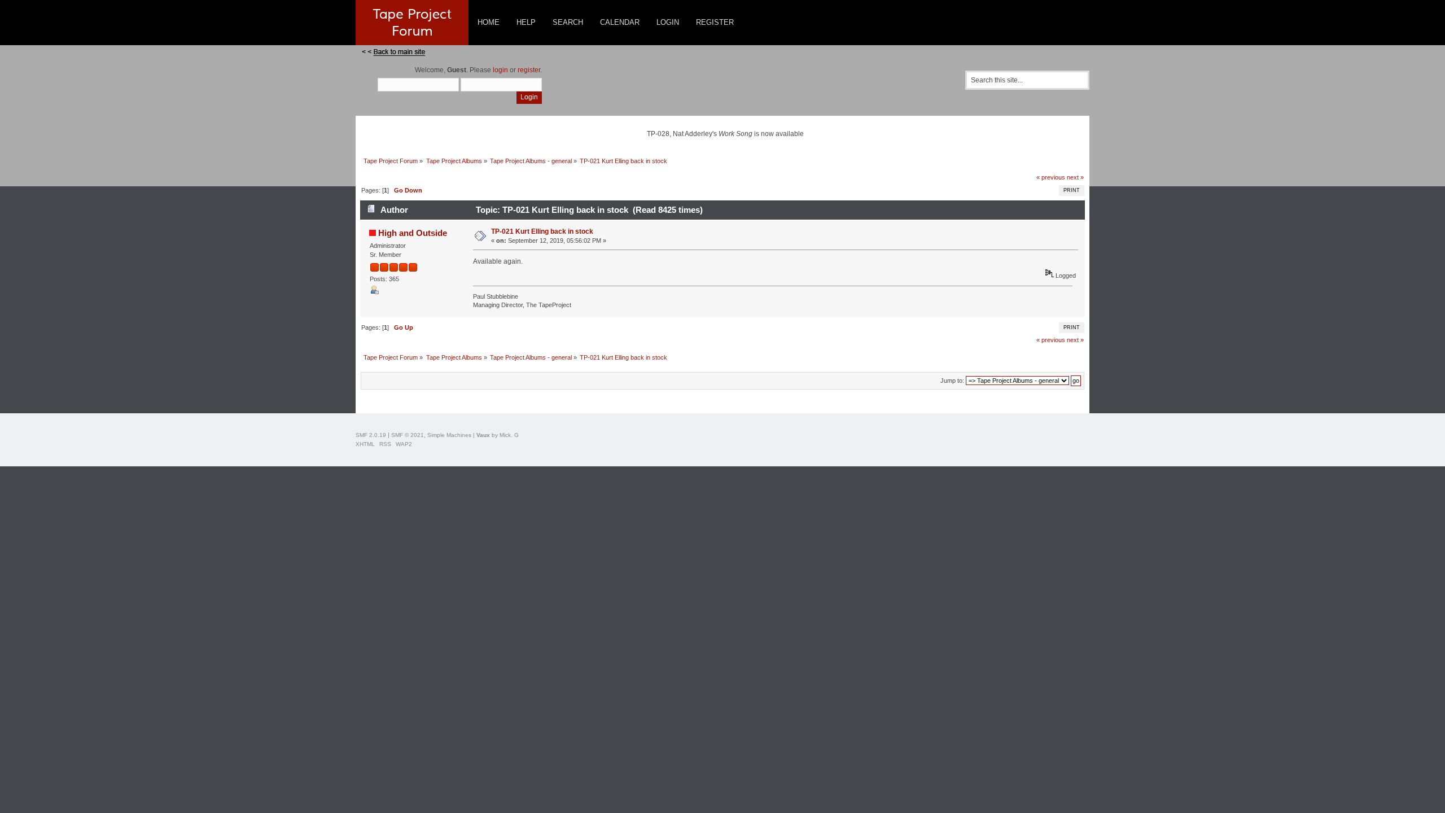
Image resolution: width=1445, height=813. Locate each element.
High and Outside (412, 233)
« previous (1050, 177)
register (529, 70)
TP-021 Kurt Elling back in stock (542, 231)
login (500, 70)
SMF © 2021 (407, 435)
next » (1075, 177)
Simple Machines (449, 435)
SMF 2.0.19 (371, 435)
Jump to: (952, 380)
